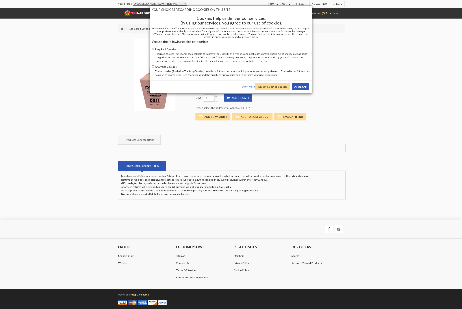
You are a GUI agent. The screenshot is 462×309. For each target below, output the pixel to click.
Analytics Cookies (166, 66)
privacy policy (226, 36)
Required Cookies (165, 49)
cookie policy (251, 36)
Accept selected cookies (272, 86)
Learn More (248, 86)
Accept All (300, 86)
